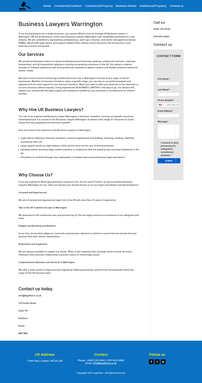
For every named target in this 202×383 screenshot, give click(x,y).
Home (47, 6)
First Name (164, 79)
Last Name (164, 89)
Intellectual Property (153, 6)
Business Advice (126, 6)
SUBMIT (169, 161)
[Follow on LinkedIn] (163, 361)
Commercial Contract (68, 6)
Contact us (177, 6)
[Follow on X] (157, 361)
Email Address (165, 111)
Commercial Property (99, 6)
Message (163, 121)
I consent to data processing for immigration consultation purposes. (169, 148)
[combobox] (161, 105)
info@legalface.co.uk (105, 363)
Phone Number (166, 100)
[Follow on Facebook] (151, 361)
